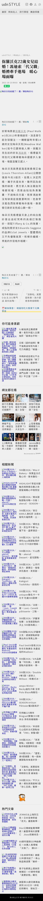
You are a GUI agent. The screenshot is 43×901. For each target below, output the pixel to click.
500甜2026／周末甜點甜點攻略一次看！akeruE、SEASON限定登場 (29, 501)
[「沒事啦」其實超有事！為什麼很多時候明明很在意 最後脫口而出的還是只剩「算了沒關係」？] (10, 770)
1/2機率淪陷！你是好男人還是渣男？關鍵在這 (7, 446)
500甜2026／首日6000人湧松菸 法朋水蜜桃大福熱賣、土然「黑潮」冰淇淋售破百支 (30, 517)
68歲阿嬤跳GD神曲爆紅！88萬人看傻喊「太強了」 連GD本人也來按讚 (30, 846)
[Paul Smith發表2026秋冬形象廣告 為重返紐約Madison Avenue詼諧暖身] (10, 649)
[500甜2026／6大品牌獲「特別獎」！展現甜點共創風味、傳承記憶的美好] (10, 662)
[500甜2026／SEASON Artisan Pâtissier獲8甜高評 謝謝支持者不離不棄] (10, 703)
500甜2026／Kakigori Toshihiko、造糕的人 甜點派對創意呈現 (29, 582)
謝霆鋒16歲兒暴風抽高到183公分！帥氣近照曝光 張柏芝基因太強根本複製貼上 (29, 886)
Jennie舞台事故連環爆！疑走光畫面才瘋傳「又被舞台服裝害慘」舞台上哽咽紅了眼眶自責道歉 (35, 446)
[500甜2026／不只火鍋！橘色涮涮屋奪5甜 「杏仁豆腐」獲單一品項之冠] (10, 784)
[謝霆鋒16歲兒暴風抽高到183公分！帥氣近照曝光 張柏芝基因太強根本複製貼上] (10, 885)
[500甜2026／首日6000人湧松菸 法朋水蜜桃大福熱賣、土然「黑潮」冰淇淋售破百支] (10, 514)
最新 (4, 11)
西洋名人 (26, 55)
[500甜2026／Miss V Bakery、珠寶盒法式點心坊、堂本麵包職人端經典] (10, 473)
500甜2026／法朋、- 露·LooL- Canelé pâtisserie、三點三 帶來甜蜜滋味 (30, 609)
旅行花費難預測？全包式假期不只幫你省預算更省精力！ (7, 407)
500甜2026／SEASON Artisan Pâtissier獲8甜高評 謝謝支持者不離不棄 (29, 704)
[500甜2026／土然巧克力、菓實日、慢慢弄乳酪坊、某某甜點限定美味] (10, 568)
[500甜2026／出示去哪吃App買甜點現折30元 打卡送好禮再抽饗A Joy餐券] (10, 541)
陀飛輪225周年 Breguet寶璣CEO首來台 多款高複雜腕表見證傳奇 (29, 717)
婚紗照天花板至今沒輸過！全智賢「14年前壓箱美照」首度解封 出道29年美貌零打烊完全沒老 (21, 407)
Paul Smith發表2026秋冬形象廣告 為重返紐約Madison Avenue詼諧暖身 (30, 650)
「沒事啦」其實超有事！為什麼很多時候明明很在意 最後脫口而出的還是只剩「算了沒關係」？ (29, 773)
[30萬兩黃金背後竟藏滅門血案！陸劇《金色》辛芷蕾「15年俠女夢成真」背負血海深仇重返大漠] (10, 373)
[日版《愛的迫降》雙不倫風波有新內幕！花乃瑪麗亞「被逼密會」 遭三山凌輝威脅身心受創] (10, 346)
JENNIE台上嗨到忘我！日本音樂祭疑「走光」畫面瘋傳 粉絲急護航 (29, 819)
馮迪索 (17, 284)
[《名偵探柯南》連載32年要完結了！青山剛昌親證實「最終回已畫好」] (10, 858)
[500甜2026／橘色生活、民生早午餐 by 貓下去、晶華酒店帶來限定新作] (10, 527)
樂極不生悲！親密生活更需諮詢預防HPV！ (7, 426)
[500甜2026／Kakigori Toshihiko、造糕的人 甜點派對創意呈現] (10, 581)
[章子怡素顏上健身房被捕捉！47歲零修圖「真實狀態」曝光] (10, 872)
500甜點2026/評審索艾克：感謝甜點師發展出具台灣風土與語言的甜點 (30, 636)
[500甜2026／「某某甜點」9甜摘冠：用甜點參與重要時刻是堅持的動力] (10, 743)
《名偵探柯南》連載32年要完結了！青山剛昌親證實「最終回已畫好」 (29, 859)
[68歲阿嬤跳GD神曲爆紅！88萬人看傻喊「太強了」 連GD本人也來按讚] (10, 845)
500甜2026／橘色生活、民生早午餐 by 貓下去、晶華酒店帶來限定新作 (29, 528)
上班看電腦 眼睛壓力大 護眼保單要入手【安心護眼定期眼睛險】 (34, 426)
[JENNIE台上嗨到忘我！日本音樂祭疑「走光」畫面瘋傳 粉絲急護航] (10, 818)
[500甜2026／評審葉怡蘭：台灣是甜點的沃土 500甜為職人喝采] (10, 622)
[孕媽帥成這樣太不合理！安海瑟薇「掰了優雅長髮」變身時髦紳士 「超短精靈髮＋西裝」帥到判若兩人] (10, 360)
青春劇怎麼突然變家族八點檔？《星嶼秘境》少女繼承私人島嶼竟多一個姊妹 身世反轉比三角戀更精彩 (21, 446)
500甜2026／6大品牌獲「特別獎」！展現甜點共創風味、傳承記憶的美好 (30, 663)
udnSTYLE (6, 55)
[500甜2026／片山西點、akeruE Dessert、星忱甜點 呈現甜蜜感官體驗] (10, 554)
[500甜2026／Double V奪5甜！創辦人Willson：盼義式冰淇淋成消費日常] (10, 676)
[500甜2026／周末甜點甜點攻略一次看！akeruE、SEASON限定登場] (10, 500)
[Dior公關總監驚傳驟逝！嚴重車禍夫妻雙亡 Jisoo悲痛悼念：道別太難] (10, 831)
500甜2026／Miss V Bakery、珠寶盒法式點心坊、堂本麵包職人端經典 (29, 474)
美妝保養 (34, 11)
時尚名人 (12, 11)
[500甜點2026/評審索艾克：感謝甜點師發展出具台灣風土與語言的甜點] (10, 635)
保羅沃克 (7, 284)
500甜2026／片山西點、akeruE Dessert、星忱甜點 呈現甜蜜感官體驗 (29, 555)
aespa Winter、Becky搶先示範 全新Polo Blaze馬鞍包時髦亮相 (29, 690)
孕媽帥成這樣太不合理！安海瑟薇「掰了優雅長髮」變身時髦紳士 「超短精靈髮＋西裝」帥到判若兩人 (29, 363)
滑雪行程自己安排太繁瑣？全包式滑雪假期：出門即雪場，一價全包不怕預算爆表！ (34, 407)
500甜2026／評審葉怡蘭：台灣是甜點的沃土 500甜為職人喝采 (29, 623)
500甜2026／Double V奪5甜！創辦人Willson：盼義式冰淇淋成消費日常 (30, 677)
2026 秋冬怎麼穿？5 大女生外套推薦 (21, 426)
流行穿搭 (23, 11)
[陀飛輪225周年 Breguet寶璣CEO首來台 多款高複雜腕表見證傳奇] (10, 716)
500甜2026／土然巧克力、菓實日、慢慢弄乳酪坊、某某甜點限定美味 (29, 569)
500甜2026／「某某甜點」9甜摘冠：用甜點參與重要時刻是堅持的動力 (30, 744)
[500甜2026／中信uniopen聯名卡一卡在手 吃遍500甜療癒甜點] (10, 595)
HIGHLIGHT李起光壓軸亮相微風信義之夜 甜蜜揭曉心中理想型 (30, 486)
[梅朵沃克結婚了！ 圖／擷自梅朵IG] (21, 104)
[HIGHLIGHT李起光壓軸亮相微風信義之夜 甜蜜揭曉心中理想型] (10, 487)
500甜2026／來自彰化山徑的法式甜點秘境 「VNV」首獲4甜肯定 (29, 731)
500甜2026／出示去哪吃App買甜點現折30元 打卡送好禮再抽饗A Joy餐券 (29, 542)
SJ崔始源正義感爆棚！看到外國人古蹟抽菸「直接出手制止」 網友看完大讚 (29, 334)
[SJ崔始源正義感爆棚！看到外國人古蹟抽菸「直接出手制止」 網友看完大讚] (10, 333)
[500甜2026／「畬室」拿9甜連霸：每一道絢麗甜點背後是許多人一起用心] (10, 757)
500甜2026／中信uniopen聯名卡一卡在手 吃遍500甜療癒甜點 (29, 596)
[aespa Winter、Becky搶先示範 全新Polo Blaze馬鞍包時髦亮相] (10, 689)
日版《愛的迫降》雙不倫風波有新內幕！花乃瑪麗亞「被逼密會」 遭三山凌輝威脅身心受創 (29, 349)
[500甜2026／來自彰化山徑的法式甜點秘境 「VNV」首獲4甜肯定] (10, 730)
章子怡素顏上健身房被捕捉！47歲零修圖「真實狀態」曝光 (29, 871)
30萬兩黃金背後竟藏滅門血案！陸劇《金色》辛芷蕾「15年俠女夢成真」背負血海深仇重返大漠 (29, 376)
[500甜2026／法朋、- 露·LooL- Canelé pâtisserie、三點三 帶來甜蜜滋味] (10, 608)
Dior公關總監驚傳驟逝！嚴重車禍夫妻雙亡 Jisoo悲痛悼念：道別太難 (30, 832)
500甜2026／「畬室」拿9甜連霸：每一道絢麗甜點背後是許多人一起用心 (30, 758)
